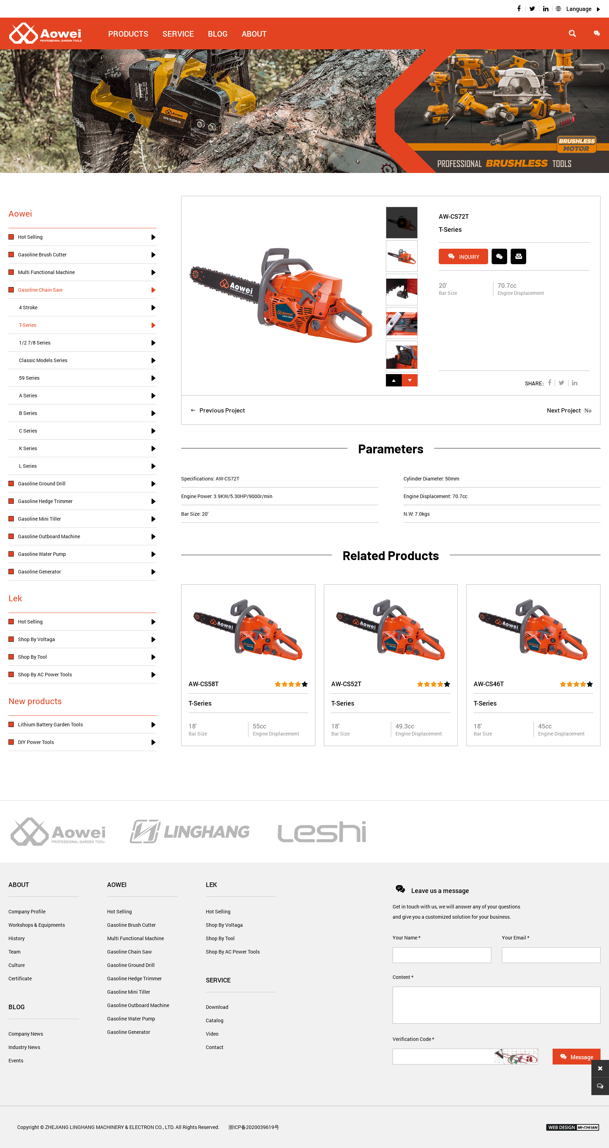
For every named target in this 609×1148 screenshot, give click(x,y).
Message (576, 1057)
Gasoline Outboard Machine (138, 1005)
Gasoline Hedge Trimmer (134, 978)
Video (212, 1033)
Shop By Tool (220, 938)
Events (15, 1060)
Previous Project (217, 410)
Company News (25, 1033)
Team (14, 951)
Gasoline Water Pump (131, 1018)
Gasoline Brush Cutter (131, 924)
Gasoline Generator (128, 1032)
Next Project (569, 410)
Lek (211, 884)
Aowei (117, 884)
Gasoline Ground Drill (131, 965)
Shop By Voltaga (224, 924)
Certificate (20, 978)
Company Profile (26, 911)
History (16, 938)
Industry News (24, 1047)
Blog (16, 1007)
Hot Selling (119, 911)
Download (217, 1007)
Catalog (214, 1020)
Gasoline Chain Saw (129, 951)
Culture (16, 965)
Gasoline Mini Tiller (128, 991)
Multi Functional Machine (135, 938)
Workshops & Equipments (36, 924)
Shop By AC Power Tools (233, 951)
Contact (214, 1047)
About (254, 34)
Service (218, 980)
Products (128, 34)
